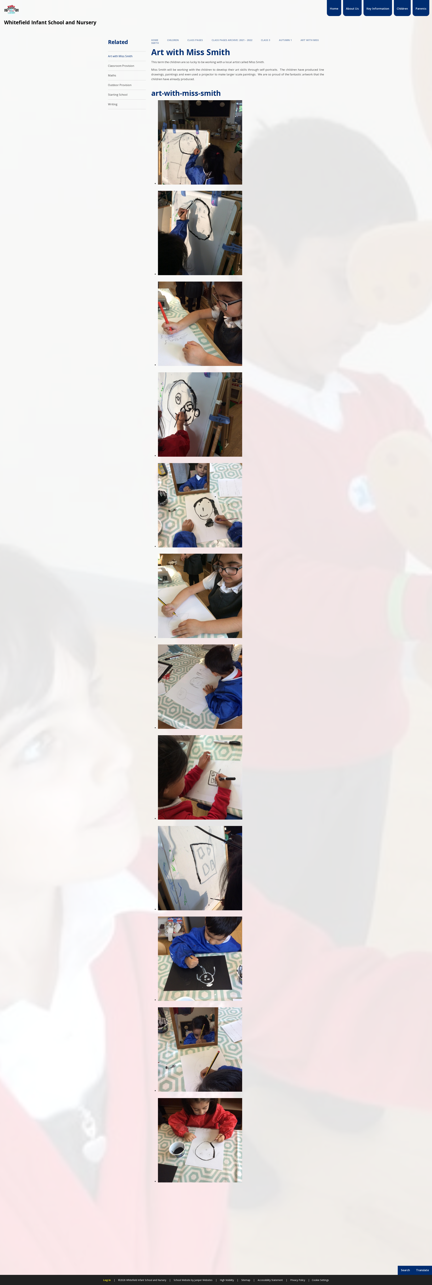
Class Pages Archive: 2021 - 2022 (232, 40)
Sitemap (245, 1280)
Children (173, 40)
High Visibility (227, 1280)
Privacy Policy (297, 1280)
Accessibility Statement (270, 1280)
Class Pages (195, 40)
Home (154, 40)
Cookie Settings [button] (320, 1280)
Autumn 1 (285, 40)
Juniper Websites (203, 1280)
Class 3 (265, 40)
